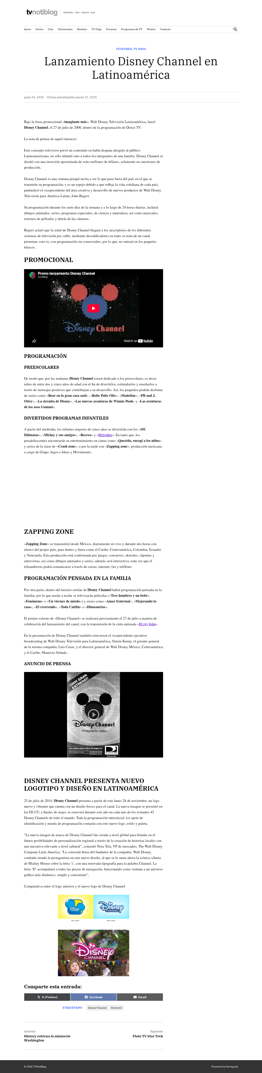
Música (151, 29)
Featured (124, 49)
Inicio (27, 29)
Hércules (105, 434)
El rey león (147, 624)
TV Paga (96, 29)
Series (39, 29)
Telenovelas (65, 29)
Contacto (165, 29)
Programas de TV (131, 29)
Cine (50, 29)
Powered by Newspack (224, 1066)
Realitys (82, 29)
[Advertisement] (93, 485)
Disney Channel (97, 1007)
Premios (111, 29)
